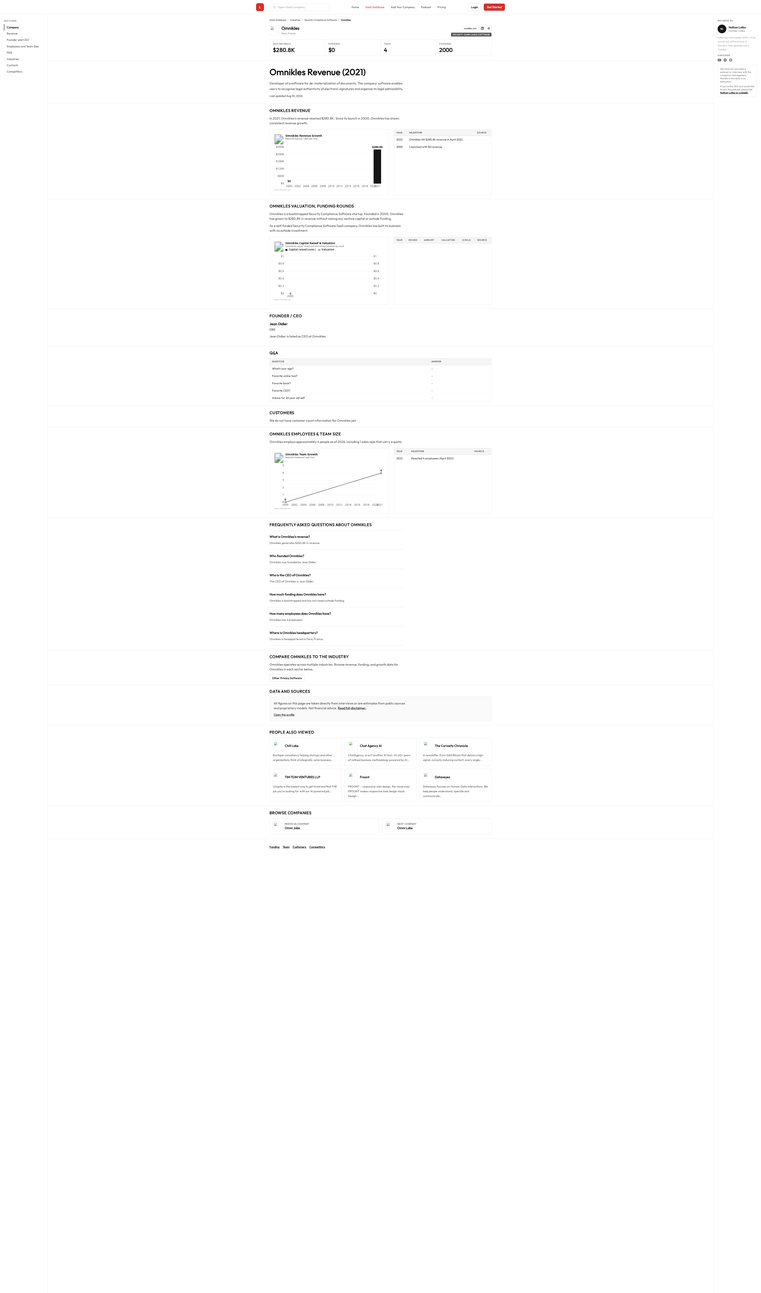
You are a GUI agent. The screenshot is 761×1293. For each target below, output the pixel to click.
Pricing (441, 7)
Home (355, 7)
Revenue (12, 33)
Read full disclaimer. (352, 708)
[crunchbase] (488, 28)
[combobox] (302, 7)
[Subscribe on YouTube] (719, 60)
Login (474, 7)
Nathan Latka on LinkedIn (734, 92)
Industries (13, 59)
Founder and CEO (18, 40)
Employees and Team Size (23, 46)
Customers (299, 847)
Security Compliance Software (320, 19)
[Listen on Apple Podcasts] (730, 60)
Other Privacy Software (287, 678)
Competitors (14, 72)
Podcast (426, 7)
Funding (274, 847)
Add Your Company (403, 7)
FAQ (9, 52)
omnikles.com (470, 28)
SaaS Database (374, 7)
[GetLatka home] (260, 7)
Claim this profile (284, 715)
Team (286, 847)
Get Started (494, 7)
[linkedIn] (482, 28)
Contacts (12, 65)
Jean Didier (279, 324)
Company (13, 27)
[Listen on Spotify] (725, 60)
